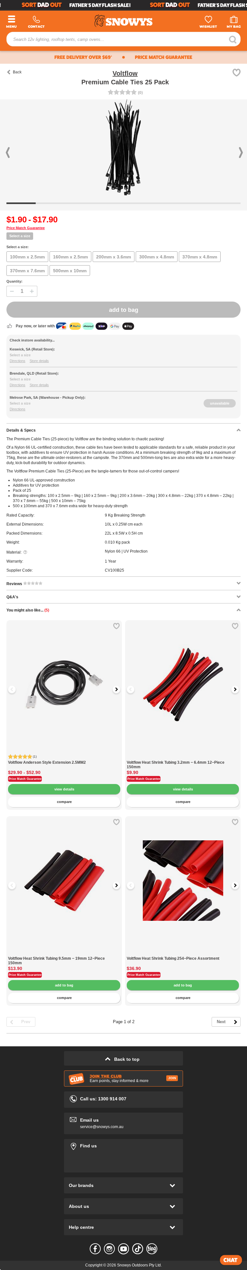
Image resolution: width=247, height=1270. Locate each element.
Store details (39, 361)
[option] (64, 678)
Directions (17, 361)
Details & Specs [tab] (21, 430)
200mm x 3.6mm (113, 256)
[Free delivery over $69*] (60, 57)
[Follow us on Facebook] (95, 1248)
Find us (123, 1144)
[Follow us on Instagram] (109, 1248)
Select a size (19, 236)
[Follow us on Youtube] (123, 1248)
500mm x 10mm (70, 270)
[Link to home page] (123, 20)
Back (17, 72)
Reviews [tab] (14, 584)
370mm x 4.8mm (199, 256)
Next (221, 1021)
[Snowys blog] (151, 1248)
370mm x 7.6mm (27, 270)
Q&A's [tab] (12, 597)
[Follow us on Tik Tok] (137, 1248)
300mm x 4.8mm (156, 256)
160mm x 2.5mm (70, 256)
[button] (18, 147)
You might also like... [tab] (27, 610)
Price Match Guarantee (25, 228)
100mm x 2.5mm (27, 256)
